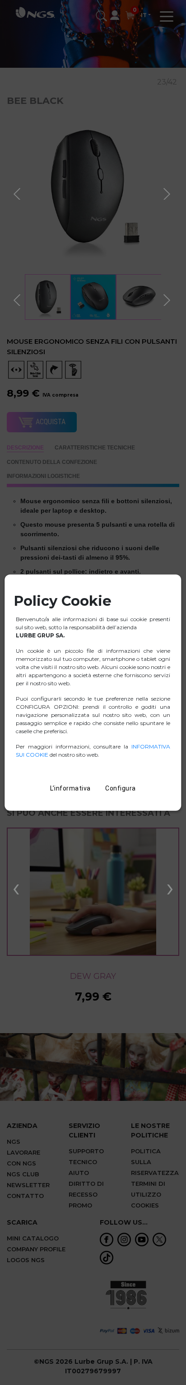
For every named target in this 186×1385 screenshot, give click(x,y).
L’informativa (70, 787)
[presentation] (16, 887)
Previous (18, 192)
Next (167, 192)
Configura (120, 787)
